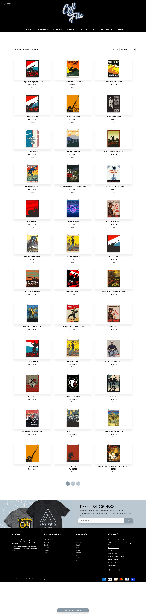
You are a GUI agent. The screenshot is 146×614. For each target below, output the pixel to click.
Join (129, 521)
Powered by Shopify (44, 579)
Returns (46, 542)
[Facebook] (109, 570)
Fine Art (78, 555)
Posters (78, 553)
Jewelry (78, 558)
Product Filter (74, 610)
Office (71, 29)
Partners (106, 29)
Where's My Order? (50, 540)
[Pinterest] (114, 570)
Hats (77, 547)
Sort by (115, 49)
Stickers (78, 542)
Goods (57, 29)
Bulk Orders (47, 545)
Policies (46, 550)
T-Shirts (27, 29)
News (120, 29)
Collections (88, 29)
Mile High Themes (33, 579)
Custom (46, 547)
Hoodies (78, 545)
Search (46, 553)
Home (66, 40)
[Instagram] (119, 570)
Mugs (78, 550)
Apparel (42, 29)
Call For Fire (18, 579)
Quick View (32, 69)
